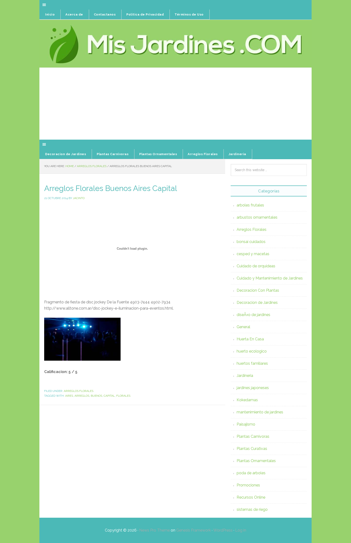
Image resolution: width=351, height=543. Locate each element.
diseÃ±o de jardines (253, 314)
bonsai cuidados (251, 241)
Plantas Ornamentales (256, 461)
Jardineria (245, 375)
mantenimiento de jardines (260, 412)
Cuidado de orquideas (256, 266)
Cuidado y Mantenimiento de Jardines (270, 278)
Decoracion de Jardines (257, 302)
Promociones (248, 485)
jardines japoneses (253, 387)
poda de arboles (251, 473)
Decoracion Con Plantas (258, 290)
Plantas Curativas (252, 448)
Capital (109, 395)
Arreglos (81, 395)
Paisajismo (246, 424)
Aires (69, 395)
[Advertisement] (175, 103)
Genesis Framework (193, 530)
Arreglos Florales (78, 391)
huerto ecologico (252, 351)
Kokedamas (247, 400)
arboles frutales (250, 205)
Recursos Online (251, 497)
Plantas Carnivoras (253, 436)
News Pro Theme (154, 530)
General (243, 327)
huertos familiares (252, 363)
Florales (123, 395)
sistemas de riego (252, 509)
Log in (240, 530)
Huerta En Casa (250, 339)
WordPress (223, 530)
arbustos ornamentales (257, 217)
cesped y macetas (253, 254)
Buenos (96, 395)
